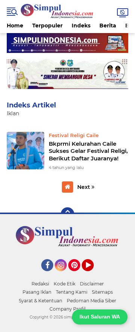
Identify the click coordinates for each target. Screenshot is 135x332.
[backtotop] (67, 214)
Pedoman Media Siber (91, 300)
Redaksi (40, 284)
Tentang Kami (71, 292)
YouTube (93, 274)
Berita (107, 25)
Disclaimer (92, 284)
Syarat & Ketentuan (40, 300)
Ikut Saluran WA (100, 317)
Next (84, 187)
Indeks (81, 25)
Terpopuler (47, 25)
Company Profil (68, 309)
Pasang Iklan (36, 292)
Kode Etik (64, 284)
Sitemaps (102, 292)
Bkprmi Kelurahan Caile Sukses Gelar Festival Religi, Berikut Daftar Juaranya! (88, 151)
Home (15, 25)
